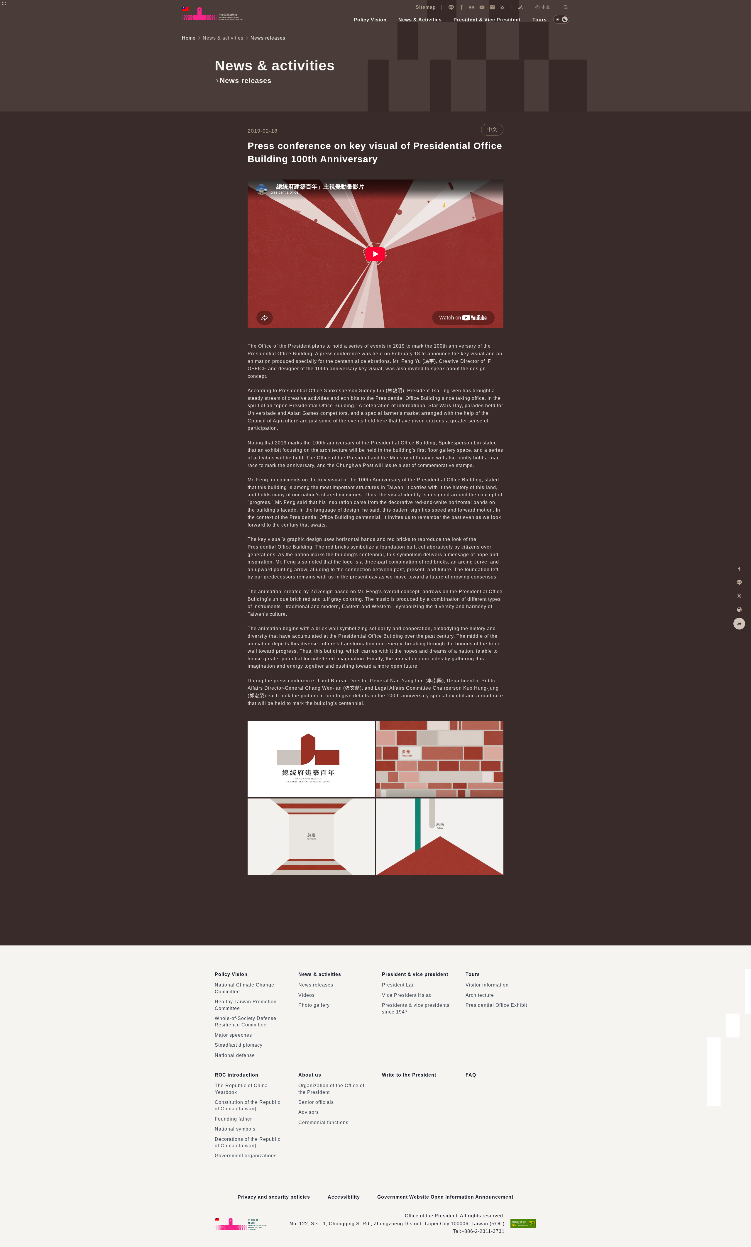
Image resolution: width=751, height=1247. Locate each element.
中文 (546, 7)
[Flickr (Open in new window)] (471, 7)
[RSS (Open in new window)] (502, 7)
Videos (306, 995)
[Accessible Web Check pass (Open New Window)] (523, 1223)
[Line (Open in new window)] (451, 7)
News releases (315, 984)
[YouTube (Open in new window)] (482, 7)
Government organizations (246, 1155)
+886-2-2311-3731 (483, 1231)
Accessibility (344, 1196)
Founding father (233, 1118)
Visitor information (487, 984)
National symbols (235, 1128)
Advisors (308, 1112)
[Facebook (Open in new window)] (461, 7)
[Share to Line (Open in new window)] (739, 582)
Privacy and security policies (274, 1196)
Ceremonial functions (323, 1122)
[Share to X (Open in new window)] (739, 596)
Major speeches (233, 1035)
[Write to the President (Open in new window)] (492, 7)
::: (4, 3)
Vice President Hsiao (407, 995)
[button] (566, 7)
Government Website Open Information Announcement (445, 1196)
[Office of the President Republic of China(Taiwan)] (212, 13)
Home (189, 37)
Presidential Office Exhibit (496, 1005)
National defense (235, 1055)
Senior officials (316, 1102)
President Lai (397, 984)
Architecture (480, 995)
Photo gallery (314, 1005)
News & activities (223, 37)
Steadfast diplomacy (239, 1045)
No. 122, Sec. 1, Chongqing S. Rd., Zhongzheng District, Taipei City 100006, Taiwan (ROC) (397, 1223)
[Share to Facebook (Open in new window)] (739, 569)
